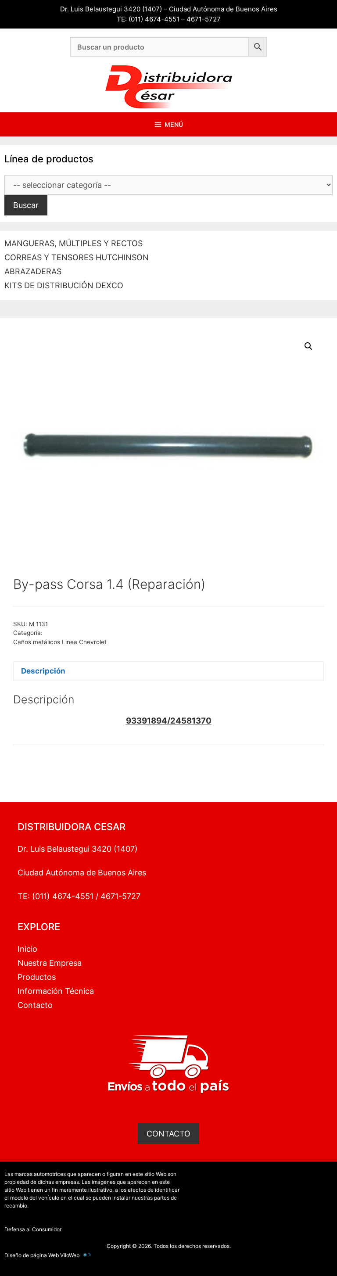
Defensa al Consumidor (32, 1229)
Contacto (35, 1005)
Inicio (27, 948)
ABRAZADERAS (32, 271)
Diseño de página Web (31, 1255)
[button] (308, 346)
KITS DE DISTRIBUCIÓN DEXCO (63, 285)
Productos (37, 977)
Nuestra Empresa (50, 963)
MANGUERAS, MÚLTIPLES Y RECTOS (73, 243)
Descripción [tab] (43, 671)
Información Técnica (56, 991)
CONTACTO (168, 1133)
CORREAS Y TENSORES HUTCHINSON (76, 257)
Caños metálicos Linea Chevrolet (60, 641)
